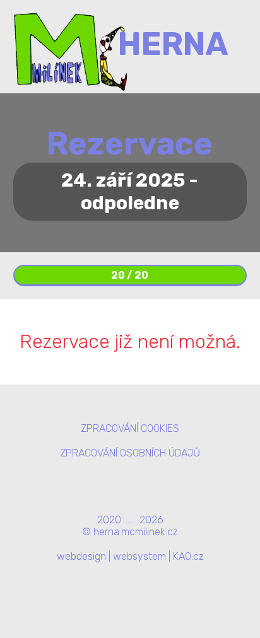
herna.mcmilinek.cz (135, 532)
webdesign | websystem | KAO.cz (130, 556)
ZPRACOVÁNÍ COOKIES (130, 428)
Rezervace (130, 144)
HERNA (173, 44)
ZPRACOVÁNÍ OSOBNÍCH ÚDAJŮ (130, 453)
